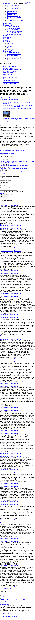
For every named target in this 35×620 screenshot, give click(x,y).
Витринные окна (12, 13)
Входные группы (12, 11)
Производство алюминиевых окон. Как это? (14, 165)
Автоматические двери (14, 28)
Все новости (4, 173)
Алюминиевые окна (13, 29)
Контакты (6, 40)
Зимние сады (11, 14)
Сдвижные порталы (13, 26)
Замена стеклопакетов (14, 22)
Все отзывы (17, 205)
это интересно (7, 615)
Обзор (2, 193)
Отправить (4, 197)
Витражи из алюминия (14, 17)
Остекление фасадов (13, 16)
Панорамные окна (12, 7)
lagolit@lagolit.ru (5, 604)
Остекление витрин (13, 5)
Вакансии (6, 38)
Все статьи (3, 601)
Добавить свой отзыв (6, 205)
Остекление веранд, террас (15, 8)
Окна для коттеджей (13, 10)
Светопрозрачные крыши (15, 20)
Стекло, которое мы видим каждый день (12, 599)
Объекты (6, 35)
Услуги (27, 3)
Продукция (7, 25)
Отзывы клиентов (5, 588)
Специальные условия (14, 34)
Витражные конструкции (14, 31)
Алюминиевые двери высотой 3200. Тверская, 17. (16, 172)
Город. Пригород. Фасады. (8, 596)
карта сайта (7, 613)
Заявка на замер (29, 2)
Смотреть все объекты (7, 153)
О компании (7, 23)
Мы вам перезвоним (6, 3)
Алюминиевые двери (13, 32)
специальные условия (10, 616)
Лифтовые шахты (12, 19)
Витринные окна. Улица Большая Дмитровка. (14, 169)
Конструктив (7, 37)
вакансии (6, 618)
